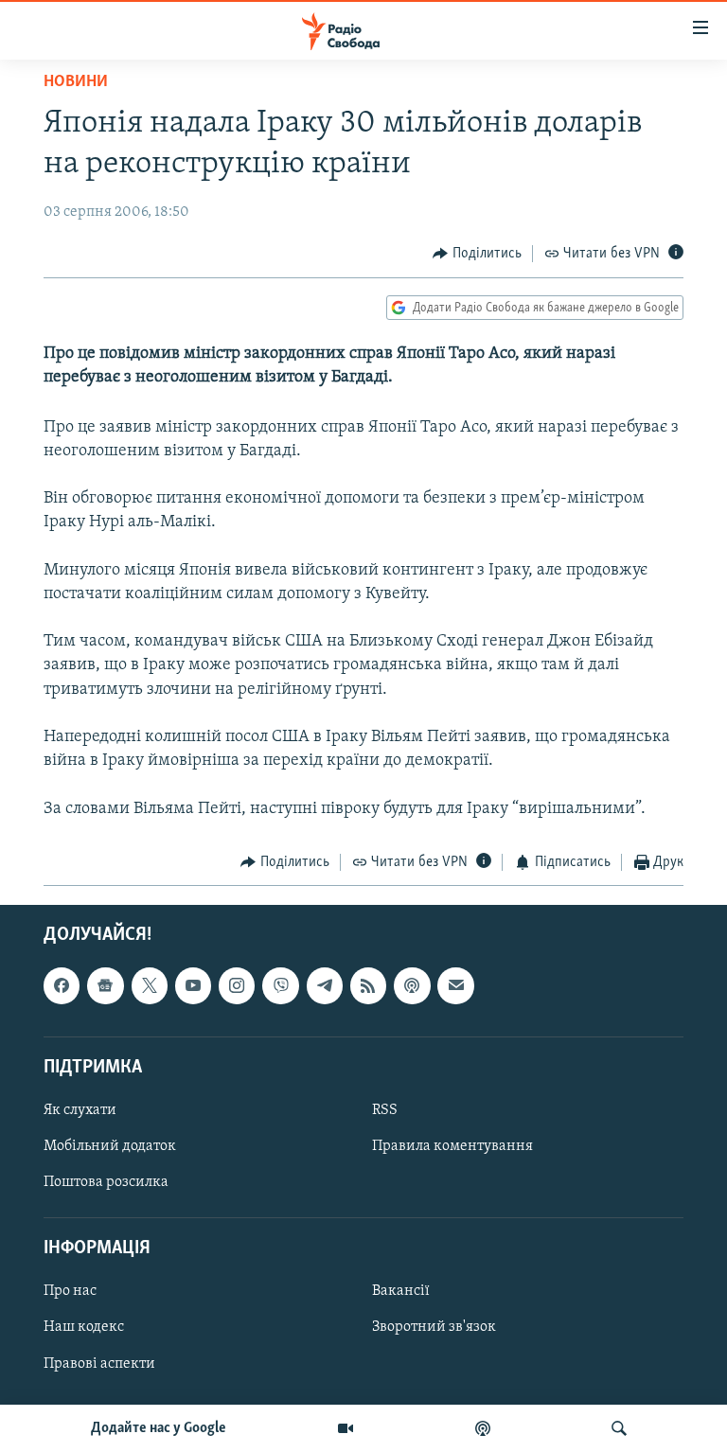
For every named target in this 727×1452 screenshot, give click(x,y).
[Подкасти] (482, 1428)
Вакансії (401, 1292)
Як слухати (80, 1110)
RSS (385, 1110)
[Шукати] (619, 1428)
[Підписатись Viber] (280, 986)
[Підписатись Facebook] (62, 986)
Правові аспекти (99, 1364)
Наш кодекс (84, 1328)
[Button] (477, 253)
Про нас (70, 1292)
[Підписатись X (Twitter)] (150, 986)
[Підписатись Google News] (105, 986)
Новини (76, 82)
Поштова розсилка (106, 1182)
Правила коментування (452, 1146)
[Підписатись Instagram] (237, 986)
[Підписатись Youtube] (193, 986)
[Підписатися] (455, 986)
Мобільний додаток (110, 1146)
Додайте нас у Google (158, 1428)
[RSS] (368, 986)
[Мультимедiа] (345, 1428)
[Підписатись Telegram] (325, 986)
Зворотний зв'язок (434, 1328)
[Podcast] (412, 986)
